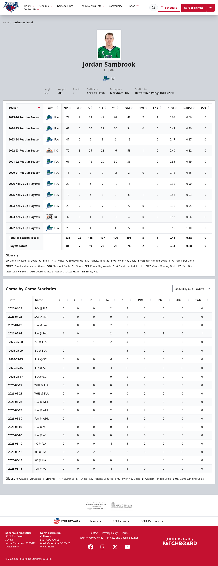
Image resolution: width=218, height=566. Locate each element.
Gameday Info (65, 5)
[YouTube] (127, 547)
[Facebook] (90, 547)
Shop (132, 5)
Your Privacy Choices (91, 537)
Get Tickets (195, 8)
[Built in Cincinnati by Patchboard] (180, 541)
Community (115, 5)
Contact (94, 532)
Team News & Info (91, 5)
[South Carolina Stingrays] (11, 7)
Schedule (44, 5)
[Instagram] (103, 547)
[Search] (153, 7)
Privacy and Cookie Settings (122, 537)
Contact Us (30, 9)
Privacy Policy (110, 532)
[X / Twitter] (115, 547)
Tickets (28, 5)
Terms (125, 532)
